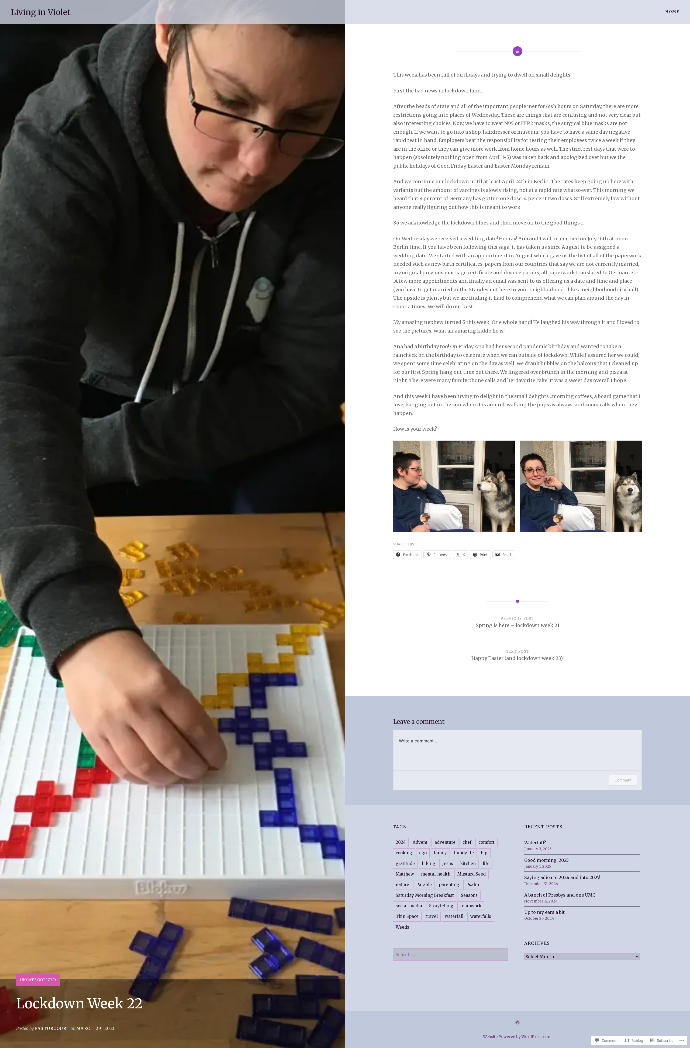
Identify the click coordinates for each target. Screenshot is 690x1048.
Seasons (469, 895)
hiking (428, 863)
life (486, 863)
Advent (420, 842)
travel (432, 916)
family (440, 852)
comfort (486, 842)
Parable (424, 884)
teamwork (470, 905)
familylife (464, 852)
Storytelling (441, 905)
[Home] (517, 1022)
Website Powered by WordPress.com (517, 1036)
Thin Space (407, 916)
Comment (623, 780)
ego (423, 852)
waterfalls (480, 916)
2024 (401, 842)
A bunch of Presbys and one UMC (559, 895)
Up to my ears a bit (544, 912)
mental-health (435, 874)
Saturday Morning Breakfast (425, 895)
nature (402, 884)
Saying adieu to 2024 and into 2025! (562, 877)
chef (467, 842)
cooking (404, 852)
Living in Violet (41, 12)
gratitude (405, 863)
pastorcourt (52, 1028)
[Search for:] (450, 954)
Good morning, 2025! (547, 860)
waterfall (454, 916)
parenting (449, 884)
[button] (454, 486)
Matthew (405, 874)
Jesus (447, 863)
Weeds (402, 927)
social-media (409, 905)
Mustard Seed (471, 874)
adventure (445, 842)
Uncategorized (38, 980)
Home (672, 11)
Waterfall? (535, 842)
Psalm (472, 884)
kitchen (468, 863)
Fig (484, 852)
